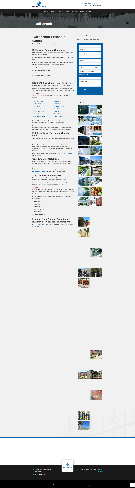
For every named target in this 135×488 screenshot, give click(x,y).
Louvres (67, 11)
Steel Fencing (37, 106)
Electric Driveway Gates (60, 116)
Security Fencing (58, 108)
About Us (45, 11)
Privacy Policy (55, 481)
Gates (59, 11)
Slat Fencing (57, 101)
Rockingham (34, 486)
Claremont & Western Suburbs (62, 485)
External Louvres (38, 113)
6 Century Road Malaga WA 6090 (43, 469)
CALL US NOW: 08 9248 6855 (91, 4)
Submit (85, 89)
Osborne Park (86, 485)
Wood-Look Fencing (59, 106)
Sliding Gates (57, 113)
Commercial (75, 11)
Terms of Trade (48, 481)
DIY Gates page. (39, 155)
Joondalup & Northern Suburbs (38, 485)
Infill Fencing (37, 103)
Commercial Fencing (39, 111)
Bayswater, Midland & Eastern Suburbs (76, 485)
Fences (53, 11)
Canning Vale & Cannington (95, 485)
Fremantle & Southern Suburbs (50, 485)
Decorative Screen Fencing (41, 108)
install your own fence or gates (49, 144)
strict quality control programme (46, 125)
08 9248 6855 (38, 471)
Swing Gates (57, 111)
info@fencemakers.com (40, 474)
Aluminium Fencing (39, 101)
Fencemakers (67, 466)
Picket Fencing (58, 103)
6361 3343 (40, 224)
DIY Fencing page (68, 153)
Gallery (82, 11)
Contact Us (88, 11)
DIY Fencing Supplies (39, 116)
